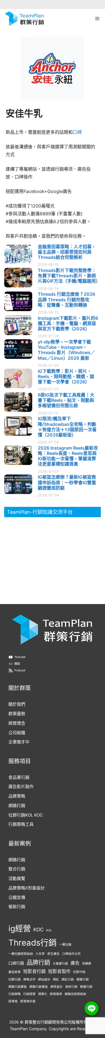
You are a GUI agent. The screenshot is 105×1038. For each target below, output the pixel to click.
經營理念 (16, 723)
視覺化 (42, 994)
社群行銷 (14, 979)
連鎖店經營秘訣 (75, 994)
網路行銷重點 (38, 987)
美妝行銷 (71, 987)
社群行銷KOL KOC (25, 815)
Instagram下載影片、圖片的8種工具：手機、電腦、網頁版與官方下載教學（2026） (68, 323)
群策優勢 (16, 713)
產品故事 (14, 972)
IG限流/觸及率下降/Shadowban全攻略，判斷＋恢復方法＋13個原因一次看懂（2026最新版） (67, 427)
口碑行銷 (16, 963)
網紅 (56, 979)
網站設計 (44, 979)
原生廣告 (53, 954)
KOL (49, 930)
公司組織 (16, 732)
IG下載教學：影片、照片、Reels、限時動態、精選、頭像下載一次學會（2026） (66, 376)
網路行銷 (16, 805)
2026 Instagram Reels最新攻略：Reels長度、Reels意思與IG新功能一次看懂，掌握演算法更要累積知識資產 (68, 456)
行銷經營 (29, 994)
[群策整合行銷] (24, 18)
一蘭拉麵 (65, 944)
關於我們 (16, 704)
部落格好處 (28, 1001)
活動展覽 (16, 878)
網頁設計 (56, 987)
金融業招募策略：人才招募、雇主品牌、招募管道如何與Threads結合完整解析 (67, 252)
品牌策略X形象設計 (26, 888)
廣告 (75, 963)
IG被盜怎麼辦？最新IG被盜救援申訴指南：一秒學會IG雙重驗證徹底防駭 (67, 482)
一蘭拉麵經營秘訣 (20, 954)
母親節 (86, 963)
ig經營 (19, 928)
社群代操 (79, 972)
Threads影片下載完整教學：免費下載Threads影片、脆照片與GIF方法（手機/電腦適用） (69, 276)
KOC (38, 929)
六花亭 (40, 954)
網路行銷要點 (17, 987)
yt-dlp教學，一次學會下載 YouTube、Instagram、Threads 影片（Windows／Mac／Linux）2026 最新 (66, 350)
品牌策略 (16, 796)
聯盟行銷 (86, 987)
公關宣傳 (16, 897)
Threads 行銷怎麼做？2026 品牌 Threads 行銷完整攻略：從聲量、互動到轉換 (66, 299)
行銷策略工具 (21, 824)
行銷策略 (14, 994)
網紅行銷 (68, 979)
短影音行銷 (34, 971)
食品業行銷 (18, 777)
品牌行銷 (38, 962)
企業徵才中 (18, 742)
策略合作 (29, 979)
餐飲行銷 (16, 906)
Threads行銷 (32, 943)
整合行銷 (16, 869)
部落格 (13, 1001)
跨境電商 (56, 994)
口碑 (77, 132)
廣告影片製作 (21, 786)
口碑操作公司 (71, 954)
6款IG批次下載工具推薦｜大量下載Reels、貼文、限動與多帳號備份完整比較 (66, 400)
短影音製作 (59, 971)
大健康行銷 (60, 963)
